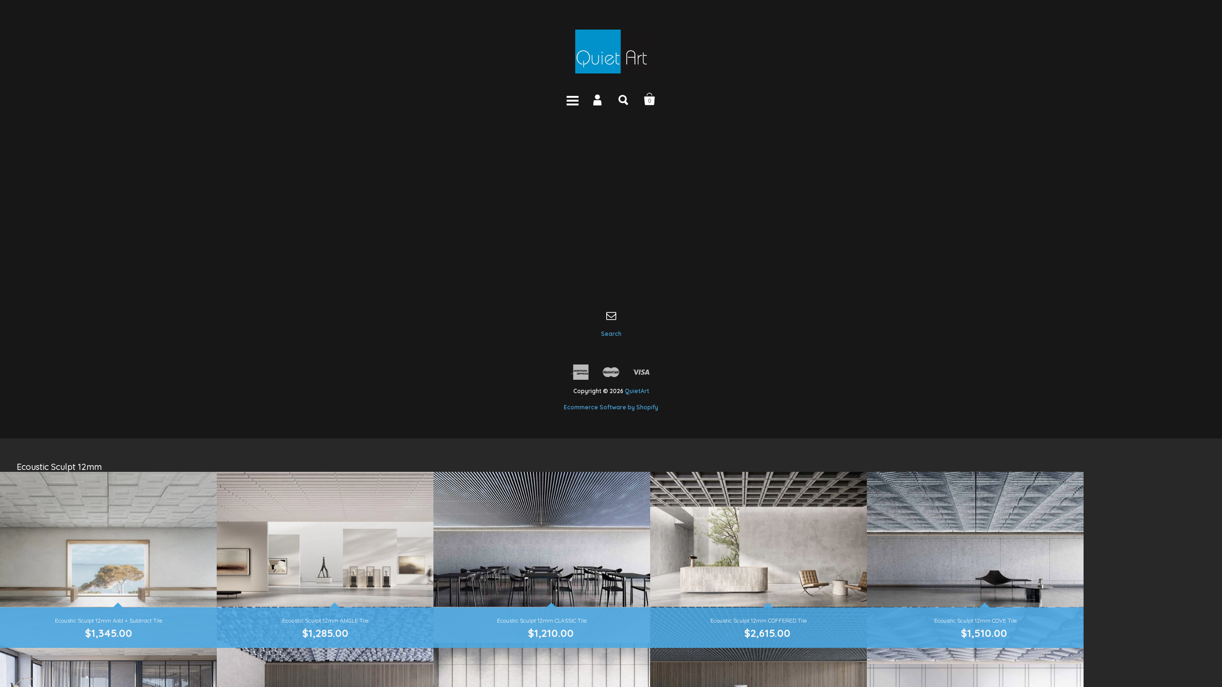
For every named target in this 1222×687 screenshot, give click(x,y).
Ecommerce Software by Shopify (611, 407)
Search (623, 99)
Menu (572, 99)
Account (598, 99)
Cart (649, 99)
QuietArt (637, 391)
